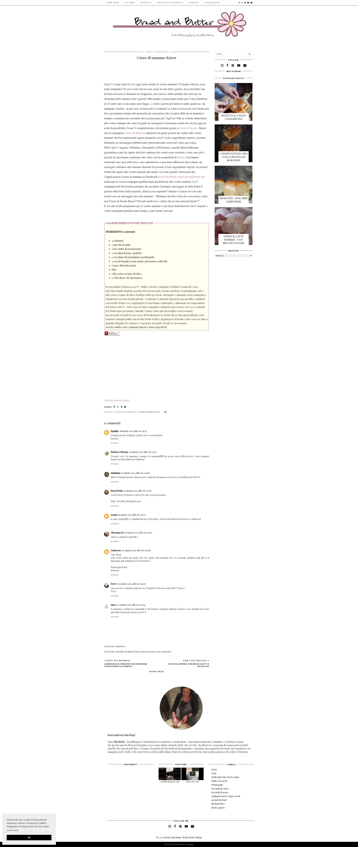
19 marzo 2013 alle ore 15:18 (137, 490)
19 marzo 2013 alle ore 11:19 (142, 451)
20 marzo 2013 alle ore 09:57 (131, 583)
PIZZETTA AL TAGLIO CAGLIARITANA (233, 117)
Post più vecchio (188, 663)
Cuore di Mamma (135, 133)
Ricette (145, 3)
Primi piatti (217, 784)
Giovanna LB (117, 532)
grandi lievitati (218, 799)
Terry (113, 583)
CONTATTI (194, 3)
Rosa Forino (117, 490)
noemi (114, 514)
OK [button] (29, 837)
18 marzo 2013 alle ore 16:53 (133, 431)
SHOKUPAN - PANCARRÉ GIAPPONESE (234, 200)
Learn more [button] (12, 830)
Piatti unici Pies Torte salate (225, 777)
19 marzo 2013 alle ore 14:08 (135, 472)
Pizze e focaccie (219, 780)
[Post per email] (164, 412)
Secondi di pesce (219, 792)
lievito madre (218, 807)
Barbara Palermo (119, 451)
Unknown (116, 550)
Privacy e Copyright (169, 3)
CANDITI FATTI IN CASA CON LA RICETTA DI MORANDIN (233, 157)
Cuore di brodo (188, 128)
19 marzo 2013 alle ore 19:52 (138, 532)
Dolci (214, 769)
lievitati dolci (217, 803)
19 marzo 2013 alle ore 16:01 (132, 514)
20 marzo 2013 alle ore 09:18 (136, 550)
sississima (115, 472)
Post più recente (125, 663)
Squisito (115, 431)
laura (113, 604)
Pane (213, 773)
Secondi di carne (220, 788)
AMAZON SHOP (212, 3)
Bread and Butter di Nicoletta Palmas (183, 837)
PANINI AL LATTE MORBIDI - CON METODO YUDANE (233, 240)
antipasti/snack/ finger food (225, 796)
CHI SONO (130, 3)
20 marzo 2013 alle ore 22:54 (131, 604)
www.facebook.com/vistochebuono (180, 177)
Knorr (181, 157)
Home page (112, 3)
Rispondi (115, 443)
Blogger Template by (179, 844)
